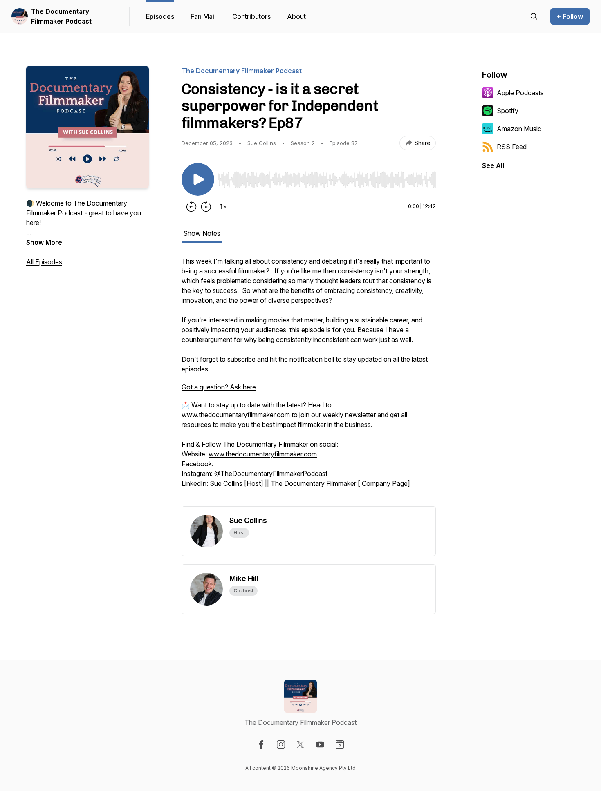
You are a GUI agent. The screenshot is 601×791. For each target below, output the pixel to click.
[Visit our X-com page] (300, 744)
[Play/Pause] (198, 179)
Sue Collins (226, 483)
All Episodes (44, 262)
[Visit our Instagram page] (281, 744)
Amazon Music (519, 129)
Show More (44, 242)
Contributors (251, 16)
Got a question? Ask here (219, 387)
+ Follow (570, 16)
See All (493, 165)
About (296, 16)
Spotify (507, 111)
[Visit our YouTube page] (320, 744)
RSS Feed (512, 147)
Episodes (160, 16)
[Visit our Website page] (340, 744)
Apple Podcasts (520, 93)
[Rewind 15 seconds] (191, 206)
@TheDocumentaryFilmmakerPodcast (270, 473)
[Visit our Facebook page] (261, 744)
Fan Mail (203, 16)
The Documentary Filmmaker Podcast (61, 16)
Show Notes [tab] (201, 233)
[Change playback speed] (223, 206)
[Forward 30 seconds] (206, 206)
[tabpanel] (309, 381)
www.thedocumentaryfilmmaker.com (263, 454)
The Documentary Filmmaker (313, 483)
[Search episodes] (534, 16)
